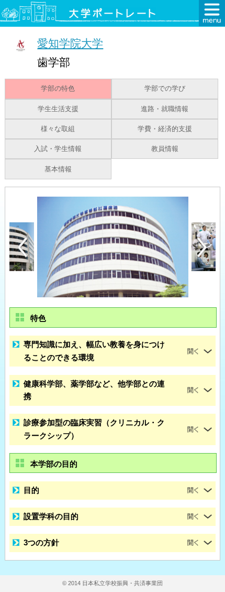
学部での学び (164, 88)
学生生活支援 (58, 109)
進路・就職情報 (164, 109)
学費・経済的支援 (165, 129)
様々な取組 (58, 129)
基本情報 (58, 169)
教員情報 (164, 149)
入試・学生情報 (58, 149)
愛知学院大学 (70, 43)
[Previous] (22, 247)
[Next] (202, 247)
